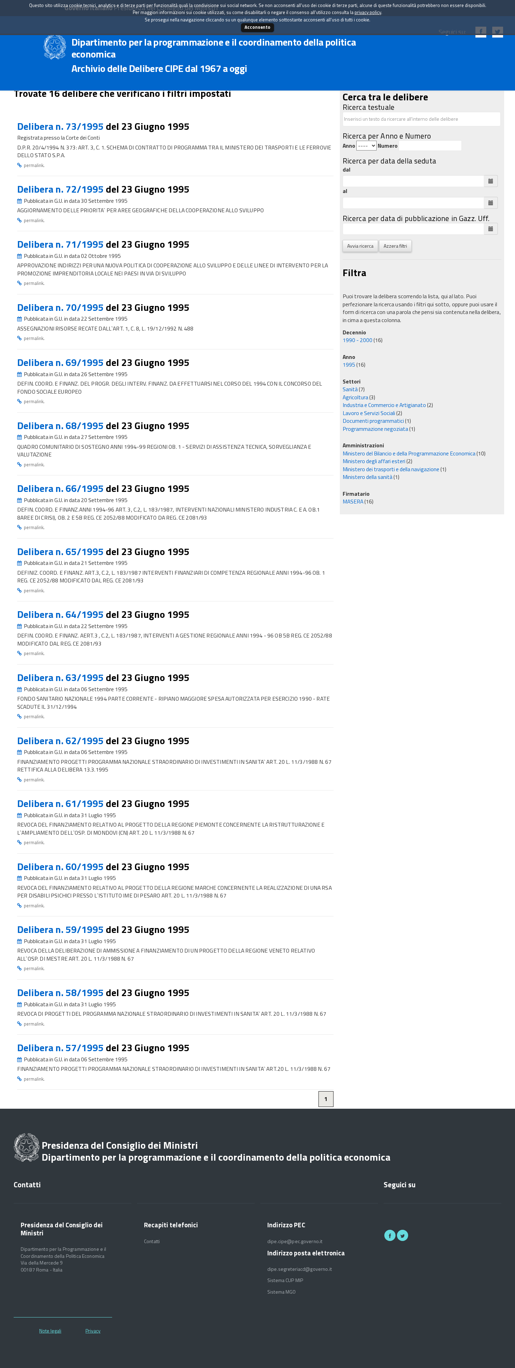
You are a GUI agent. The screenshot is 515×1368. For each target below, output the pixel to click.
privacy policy (368, 12)
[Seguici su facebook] (390, 1235)
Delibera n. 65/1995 (61, 551)
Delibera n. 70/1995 (61, 307)
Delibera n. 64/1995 (61, 614)
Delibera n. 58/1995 (61, 992)
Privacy (93, 1330)
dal (346, 170)
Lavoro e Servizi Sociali (369, 413)
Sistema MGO (281, 1291)
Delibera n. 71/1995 (61, 244)
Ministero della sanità (367, 477)
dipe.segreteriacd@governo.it (299, 1269)
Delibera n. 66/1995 (61, 488)
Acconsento (257, 27)
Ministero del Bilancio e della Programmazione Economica (409, 453)
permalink (33, 165)
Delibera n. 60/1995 (61, 866)
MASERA (353, 501)
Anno (349, 146)
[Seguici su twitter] (402, 1235)
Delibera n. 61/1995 (61, 803)
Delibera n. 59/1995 (61, 929)
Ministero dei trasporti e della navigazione (391, 469)
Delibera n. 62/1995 (61, 740)
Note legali (50, 1330)
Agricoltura (355, 397)
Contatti (152, 1241)
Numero (388, 146)
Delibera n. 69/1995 (61, 362)
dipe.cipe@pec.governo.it (294, 1241)
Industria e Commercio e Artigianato (384, 405)
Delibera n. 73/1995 (61, 126)
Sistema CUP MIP (285, 1280)
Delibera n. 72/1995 (61, 188)
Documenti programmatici (373, 420)
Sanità (350, 389)
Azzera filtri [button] (395, 245)
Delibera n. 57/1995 (61, 1047)
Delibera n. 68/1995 (61, 425)
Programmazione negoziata (375, 429)
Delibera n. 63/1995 (61, 677)
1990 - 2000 (357, 340)
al (345, 191)
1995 (349, 364)
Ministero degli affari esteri (374, 461)
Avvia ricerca (360, 245)
